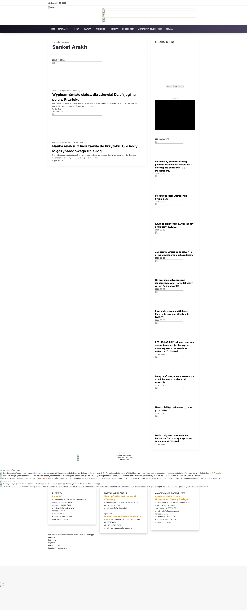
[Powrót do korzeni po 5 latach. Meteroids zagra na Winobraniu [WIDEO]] (169, 292)
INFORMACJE (63, 29)
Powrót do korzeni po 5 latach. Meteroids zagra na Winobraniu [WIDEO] (172, 314)
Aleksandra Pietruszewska (62, 91)
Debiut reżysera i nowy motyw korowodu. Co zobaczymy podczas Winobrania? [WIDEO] (174, 438)
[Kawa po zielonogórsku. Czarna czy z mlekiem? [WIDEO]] (169, 205)
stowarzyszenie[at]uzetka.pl (121, 528)
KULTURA (87, 29)
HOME (52, 29)
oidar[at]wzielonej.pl (66, 508)
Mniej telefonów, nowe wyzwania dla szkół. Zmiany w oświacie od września (174, 379)
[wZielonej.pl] (54, 7)
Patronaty (52, 540)
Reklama (51, 537)
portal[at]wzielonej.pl (118, 508)
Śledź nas (16, 470)
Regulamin (52, 543)
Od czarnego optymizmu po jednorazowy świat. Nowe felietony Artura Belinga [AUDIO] (174, 283)
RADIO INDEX (101, 29)
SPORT (76, 29)
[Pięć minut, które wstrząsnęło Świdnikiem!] (169, 177)
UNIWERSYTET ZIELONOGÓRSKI (150, 29)
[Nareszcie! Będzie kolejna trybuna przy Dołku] (169, 389)
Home (55, 42)
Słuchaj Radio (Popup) (175, 86)
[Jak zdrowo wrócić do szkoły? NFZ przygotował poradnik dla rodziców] (169, 233)
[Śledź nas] (0, 470)
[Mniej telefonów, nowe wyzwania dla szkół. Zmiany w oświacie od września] (169, 358)
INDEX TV (114, 29)
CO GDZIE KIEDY (128, 29)
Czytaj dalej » (57, 109)
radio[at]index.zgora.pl (170, 511)
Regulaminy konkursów (57, 548)
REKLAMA (169, 29)
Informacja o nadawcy (61, 519)
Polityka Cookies (54, 545)
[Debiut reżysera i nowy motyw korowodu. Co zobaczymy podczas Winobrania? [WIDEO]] (169, 417)
